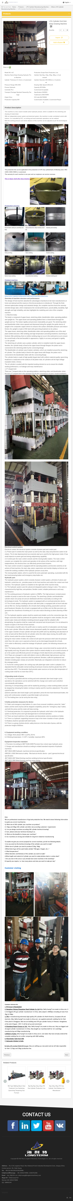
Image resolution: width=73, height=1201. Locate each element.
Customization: (38, 99)
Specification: (38, 92)
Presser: (7, 87)
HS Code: (37, 97)
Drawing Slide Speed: (40, 85)
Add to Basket (58, 42)
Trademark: (37, 94)
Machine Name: (9, 75)
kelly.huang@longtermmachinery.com (29, 1175)
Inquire (58, 37)
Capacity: (37, 87)
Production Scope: (39, 72)
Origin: (7, 97)
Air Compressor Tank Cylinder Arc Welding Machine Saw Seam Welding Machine (56, 1088)
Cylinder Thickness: (10, 80)
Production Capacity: (11, 99)
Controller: (8, 90)
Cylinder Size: (38, 75)
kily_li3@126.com (12, 1175)
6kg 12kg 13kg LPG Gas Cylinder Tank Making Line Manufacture (36, 1088)
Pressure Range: (10, 85)
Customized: (38, 90)
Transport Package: (10, 92)
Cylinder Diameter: (39, 80)
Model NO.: (8, 72)
